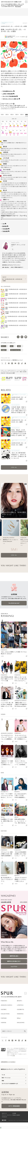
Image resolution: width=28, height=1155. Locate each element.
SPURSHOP (4, 1116)
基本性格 (4, 226)
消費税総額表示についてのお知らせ (8, 1062)
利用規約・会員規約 (16, 1115)
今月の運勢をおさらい (7, 91)
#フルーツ (4, 346)
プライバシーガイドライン (7, 1115)
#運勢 (19, 346)
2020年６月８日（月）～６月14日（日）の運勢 (14, 26)
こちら (13, 1055)
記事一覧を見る (5, 267)
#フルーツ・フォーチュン (15, 350)
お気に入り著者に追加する (16, 267)
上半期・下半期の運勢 (7, 93)
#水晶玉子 (4, 350)
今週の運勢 (5, 231)
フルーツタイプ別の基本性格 (9, 96)
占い (5, 370)
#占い (11, 346)
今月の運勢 (5, 229)
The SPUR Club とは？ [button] (14, 603)
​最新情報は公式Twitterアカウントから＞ (11, 265)
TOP (3, 223)
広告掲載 (14, 1113)
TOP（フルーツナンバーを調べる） (10, 99)
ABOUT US (4, 1113)
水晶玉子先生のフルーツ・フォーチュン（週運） (17, 370)
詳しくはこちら (18, 6)
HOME (2, 370)
